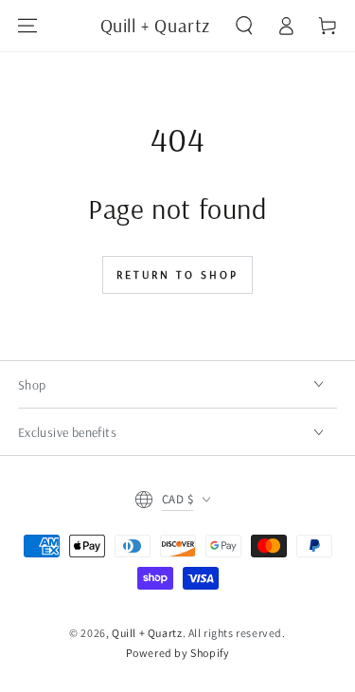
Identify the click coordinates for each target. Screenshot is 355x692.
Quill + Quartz (147, 633)
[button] (244, 25)
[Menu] (27, 25)
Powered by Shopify (178, 653)
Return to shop (177, 274)
